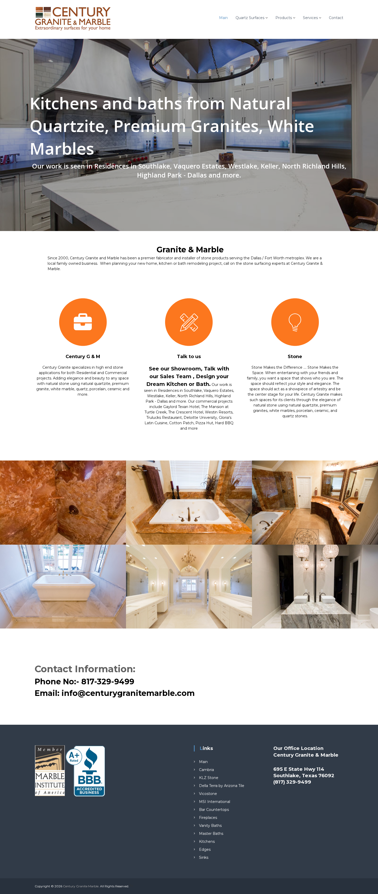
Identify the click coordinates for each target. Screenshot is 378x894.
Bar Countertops (214, 809)
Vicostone (208, 793)
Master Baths (211, 833)
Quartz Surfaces (250, 17)
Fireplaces (208, 817)
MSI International (214, 801)
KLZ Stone (208, 777)
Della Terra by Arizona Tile (221, 785)
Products (283, 17)
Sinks (203, 857)
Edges (205, 849)
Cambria (206, 769)
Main (223, 17)
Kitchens (207, 841)
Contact (336, 17)
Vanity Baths (210, 825)
